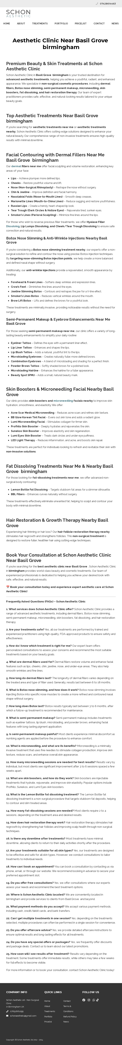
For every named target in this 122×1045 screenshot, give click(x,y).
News (115, 23)
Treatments (40, 23)
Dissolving (13, 226)
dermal (16, 166)
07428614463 (108, 3)
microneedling (63, 400)
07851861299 (17, 1011)
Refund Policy (70, 1016)
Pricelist (48, 1021)
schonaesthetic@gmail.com (23, 1016)
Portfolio (61, 23)
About (21, 23)
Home (6, 23)
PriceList (81, 23)
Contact (99, 23)
